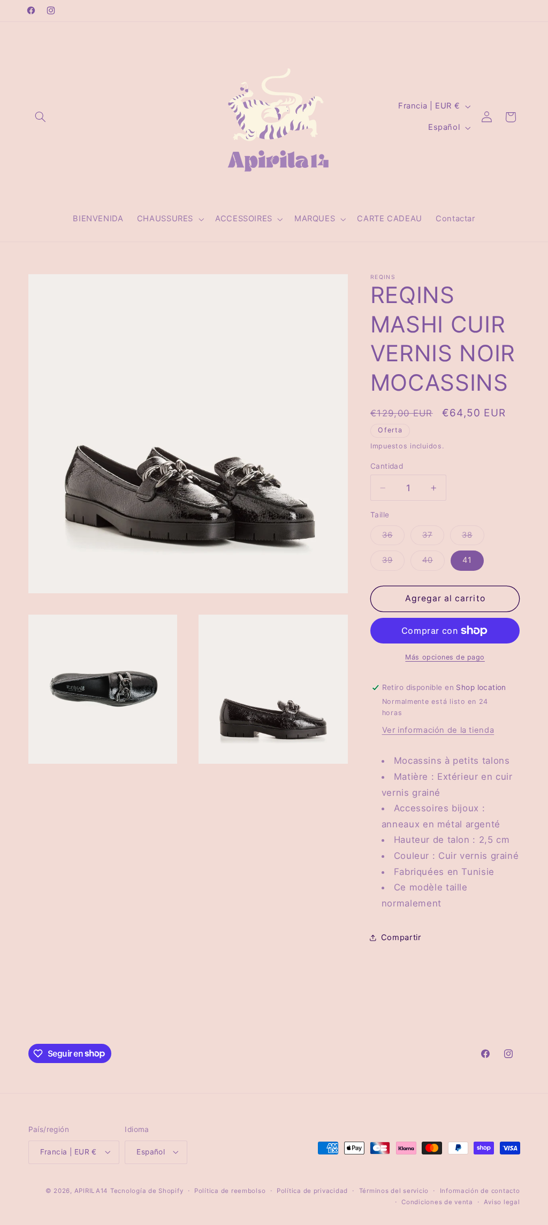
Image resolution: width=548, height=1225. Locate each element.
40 (433, 562)
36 (393, 537)
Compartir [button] (401, 937)
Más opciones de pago (445, 657)
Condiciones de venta (437, 1202)
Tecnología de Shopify (146, 1191)
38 (473, 537)
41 (467, 560)
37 (433, 537)
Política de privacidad (312, 1191)
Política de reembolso (229, 1191)
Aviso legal (502, 1202)
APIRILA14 (91, 1191)
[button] (40, 117)
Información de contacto (480, 1191)
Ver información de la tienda (438, 730)
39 (393, 562)
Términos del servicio (394, 1191)
